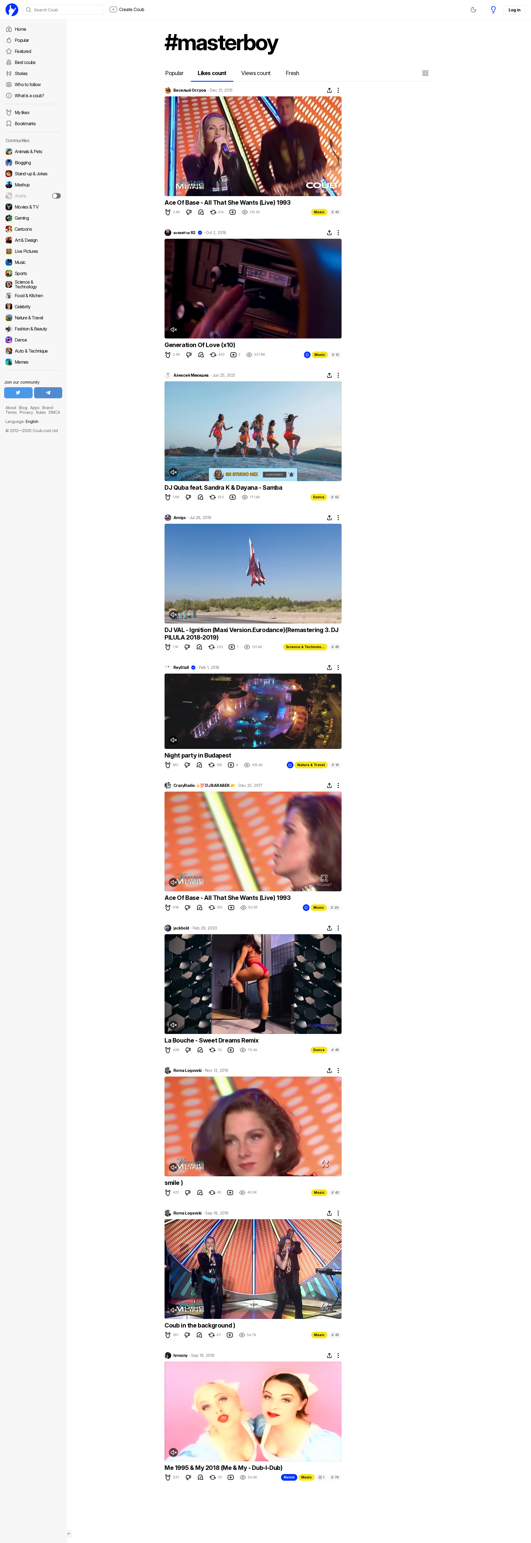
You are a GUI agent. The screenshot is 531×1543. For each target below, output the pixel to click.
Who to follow (28, 84)
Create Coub (131, 9)
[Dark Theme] (473, 9)
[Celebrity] (33, 306)
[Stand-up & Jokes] (33, 173)
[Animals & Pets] (33, 151)
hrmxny (180, 1355)
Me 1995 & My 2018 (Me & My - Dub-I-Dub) (223, 1467)
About (11, 407)
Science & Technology (305, 647)
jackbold (181, 928)
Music (319, 212)
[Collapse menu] (69, 1533)
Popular (22, 40)
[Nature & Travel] (33, 317)
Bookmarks (25, 123)
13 (335, 354)
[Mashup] (33, 184)
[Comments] (201, 212)
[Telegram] (48, 392)
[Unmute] (173, 329)
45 (335, 647)
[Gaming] (33, 218)
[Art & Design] (33, 240)
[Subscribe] (56, 196)
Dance (318, 497)
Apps (35, 407)
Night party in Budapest (198, 755)
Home (20, 29)
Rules (41, 412)
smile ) (174, 1182)
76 (335, 1477)
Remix (289, 1477)
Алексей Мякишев (191, 375)
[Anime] (33, 195)
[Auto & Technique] (33, 350)
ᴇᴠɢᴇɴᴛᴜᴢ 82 (184, 233)
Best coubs (25, 62)
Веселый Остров (189, 90)
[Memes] (33, 362)
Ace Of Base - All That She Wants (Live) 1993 (227, 202)
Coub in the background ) (200, 1325)
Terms (11, 412)
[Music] (33, 262)
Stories (21, 73)
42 (335, 497)
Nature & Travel (311, 765)
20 (335, 907)
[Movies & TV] (33, 206)
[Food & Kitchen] (33, 295)
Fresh (292, 73)
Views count (255, 73)
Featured (23, 51)
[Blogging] (33, 162)
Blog (23, 407)
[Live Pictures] (33, 251)
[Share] (329, 90)
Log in (514, 9)
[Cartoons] (33, 229)
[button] (426, 73)
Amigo (179, 518)
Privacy (26, 412)
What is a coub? (29, 95)
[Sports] (33, 273)
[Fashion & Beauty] (33, 328)
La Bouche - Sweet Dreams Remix (212, 1040)
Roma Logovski (187, 1070)
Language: (22, 421)
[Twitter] (18, 392)
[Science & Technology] (33, 284)
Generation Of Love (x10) (200, 344)
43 (335, 212)
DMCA (54, 412)
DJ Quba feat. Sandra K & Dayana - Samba (223, 487)
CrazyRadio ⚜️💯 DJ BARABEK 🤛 (204, 785)
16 (335, 764)
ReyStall (181, 667)
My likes (22, 112)
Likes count (212, 73)
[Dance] (33, 339)
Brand (47, 407)
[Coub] (12, 9)
